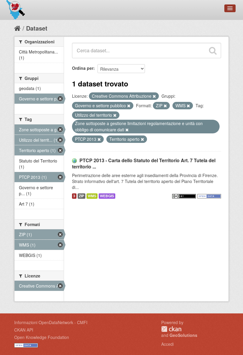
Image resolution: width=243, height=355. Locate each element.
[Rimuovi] (154, 96)
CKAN (171, 329)
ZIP (81, 195)
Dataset (36, 28)
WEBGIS (107, 195)
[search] (213, 50)
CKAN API (23, 330)
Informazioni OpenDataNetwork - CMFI (50, 322)
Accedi (167, 344)
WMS (92, 195)
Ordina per (82, 68)
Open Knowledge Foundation (41, 337)
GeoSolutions (183, 335)
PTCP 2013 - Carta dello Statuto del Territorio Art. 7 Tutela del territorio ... (143, 163)
